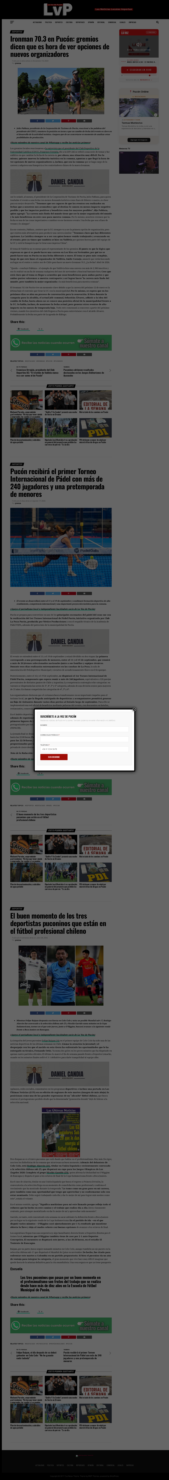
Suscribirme (54, 757)
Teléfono (45, 745)
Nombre (43, 725)
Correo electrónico (50, 735)
